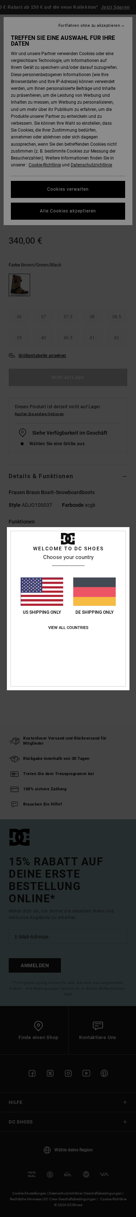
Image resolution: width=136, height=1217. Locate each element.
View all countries (68, 627)
